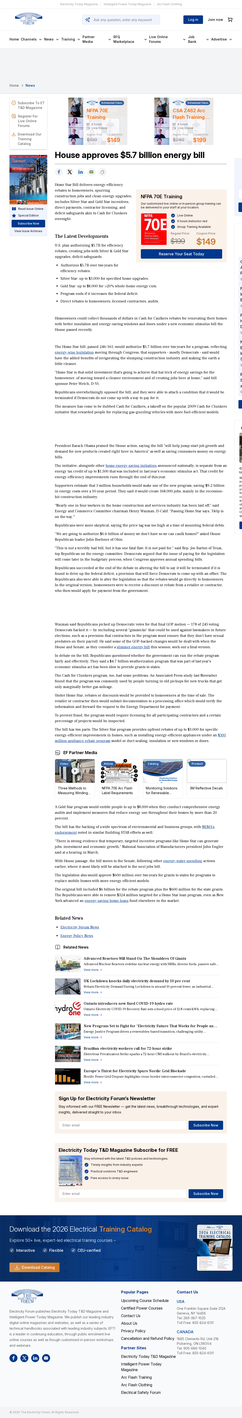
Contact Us (130, 1315)
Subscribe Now (205, 1125)
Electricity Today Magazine (79, 4)
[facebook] (59, 172)
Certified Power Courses (142, 1308)
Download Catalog (38, 1267)
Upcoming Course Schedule (145, 1300)
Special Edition (28, 215)
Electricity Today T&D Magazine (148, 1356)
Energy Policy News (76, 935)
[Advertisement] (141, 428)
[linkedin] (81, 172)
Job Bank (192, 39)
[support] (91, 172)
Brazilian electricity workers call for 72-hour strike (128, 1048)
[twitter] (70, 172)
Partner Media (88, 39)
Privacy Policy (133, 1330)
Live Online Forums (158, 39)
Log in (193, 20)
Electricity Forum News (79, 927)
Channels (29, 39)
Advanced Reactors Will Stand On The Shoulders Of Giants (135, 958)
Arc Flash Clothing (169, 4)
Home (14, 39)
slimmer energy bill (133, 647)
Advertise (219, 39)
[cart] (230, 20)
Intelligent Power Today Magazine (127, 4)
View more (91, 970)
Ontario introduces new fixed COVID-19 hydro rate (128, 1003)
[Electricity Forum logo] (28, 19)
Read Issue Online (30, 209)
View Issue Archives (28, 231)
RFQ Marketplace (123, 39)
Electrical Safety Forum (141, 1392)
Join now (215, 20)
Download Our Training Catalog (29, 139)
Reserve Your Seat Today (181, 254)
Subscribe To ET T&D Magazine (31, 105)
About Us (129, 1323)
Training (68, 39)
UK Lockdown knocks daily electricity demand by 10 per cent (137, 981)
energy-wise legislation (74, 352)
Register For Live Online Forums (28, 121)
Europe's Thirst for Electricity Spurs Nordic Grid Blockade (135, 1071)
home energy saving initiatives (131, 465)
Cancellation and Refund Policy (147, 1338)
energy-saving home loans (107, 900)
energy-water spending (182, 861)
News (49, 39)
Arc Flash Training (136, 1377)
